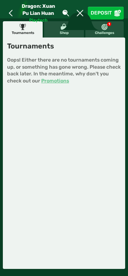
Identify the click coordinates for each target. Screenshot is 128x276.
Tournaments (23, 33)
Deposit (101, 13)
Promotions (55, 81)
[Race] (80, 13)
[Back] (10, 13)
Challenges (104, 28)
